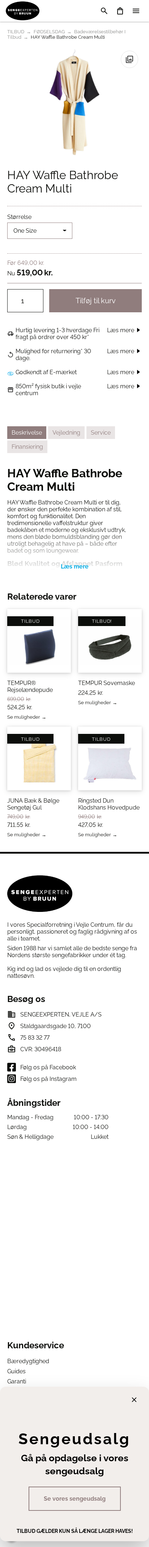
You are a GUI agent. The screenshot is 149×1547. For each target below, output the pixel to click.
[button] (129, 59)
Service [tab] (101, 432)
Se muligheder (23, 717)
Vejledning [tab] (66, 432)
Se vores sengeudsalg (75, 1498)
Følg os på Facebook (48, 1067)
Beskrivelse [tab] (27, 432)
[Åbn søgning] (104, 11)
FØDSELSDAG (49, 31)
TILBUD (15, 31)
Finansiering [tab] (27, 446)
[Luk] (134, 1399)
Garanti (16, 1381)
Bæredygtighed (28, 1361)
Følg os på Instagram (48, 1078)
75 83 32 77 (35, 1037)
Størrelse (19, 217)
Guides (16, 1371)
